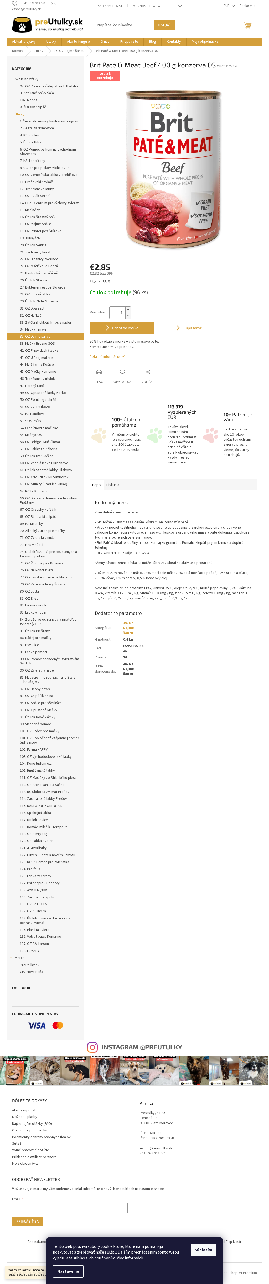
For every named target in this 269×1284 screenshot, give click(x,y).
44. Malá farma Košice (37, 364)
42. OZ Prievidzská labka (39, 350)
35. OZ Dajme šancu (35, 336)
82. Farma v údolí (33, 605)
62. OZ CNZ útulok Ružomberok (44, 477)
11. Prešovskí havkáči (37, 182)
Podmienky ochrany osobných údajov (41, 1137)
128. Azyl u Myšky (33, 890)
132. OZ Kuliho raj (33, 911)
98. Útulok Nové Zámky (37, 717)
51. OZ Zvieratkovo (35, 406)
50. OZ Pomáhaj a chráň (38, 399)
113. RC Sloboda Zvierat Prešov (44, 792)
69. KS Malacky (31, 523)
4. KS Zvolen (29, 135)
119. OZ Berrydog (34, 834)
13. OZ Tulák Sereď (35, 196)
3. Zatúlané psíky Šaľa (37, 93)
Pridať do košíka (125, 328)
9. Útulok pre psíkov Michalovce (44, 168)
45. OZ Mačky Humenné (38, 371)
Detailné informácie (105, 356)
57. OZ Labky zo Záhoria (38, 449)
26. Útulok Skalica (33, 280)
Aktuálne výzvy (26, 79)
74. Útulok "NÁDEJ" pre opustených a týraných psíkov (48, 554)
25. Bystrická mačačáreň (39, 273)
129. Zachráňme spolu (37, 897)
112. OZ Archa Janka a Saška (42, 784)
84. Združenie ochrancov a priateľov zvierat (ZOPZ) (48, 622)
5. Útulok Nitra (31, 142)
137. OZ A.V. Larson (34, 943)
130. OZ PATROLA (33, 904)
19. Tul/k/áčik (30, 238)
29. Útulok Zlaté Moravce (39, 301)
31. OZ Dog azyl (32, 308)
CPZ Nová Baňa (31, 971)
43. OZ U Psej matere (36, 357)
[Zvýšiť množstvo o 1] (128, 310)
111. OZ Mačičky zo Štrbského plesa (48, 777)
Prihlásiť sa (27, 1221)
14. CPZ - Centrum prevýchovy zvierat (49, 203)
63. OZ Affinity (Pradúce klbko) (43, 484)
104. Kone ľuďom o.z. (36, 763)
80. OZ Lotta (29, 591)
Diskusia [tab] (112, 485)
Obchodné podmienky (29, 1130)
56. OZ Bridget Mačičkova (40, 442)
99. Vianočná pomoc (35, 724)
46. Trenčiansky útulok (37, 378)
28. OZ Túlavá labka (35, 294)
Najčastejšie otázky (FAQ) (32, 1123)
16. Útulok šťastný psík (37, 217)
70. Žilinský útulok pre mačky (42, 531)
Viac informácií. (130, 1258)
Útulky (19, 114)
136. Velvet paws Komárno (40, 936)
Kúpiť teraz (192, 328)
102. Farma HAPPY (34, 749)
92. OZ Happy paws (35, 689)
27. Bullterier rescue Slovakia (42, 287)
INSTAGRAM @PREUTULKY (142, 1047)
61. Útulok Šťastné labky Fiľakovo (46, 470)
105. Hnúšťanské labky (37, 770)
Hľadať (164, 25)
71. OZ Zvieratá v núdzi (38, 537)
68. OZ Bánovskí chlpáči (38, 516)
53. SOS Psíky (30, 421)
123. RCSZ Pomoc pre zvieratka (44, 862)
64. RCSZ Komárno (34, 491)
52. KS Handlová (32, 414)
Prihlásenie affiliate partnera (34, 1157)
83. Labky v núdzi (33, 612)
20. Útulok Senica (33, 245)
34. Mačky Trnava (33, 329)
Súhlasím (203, 1250)
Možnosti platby (147, 6)
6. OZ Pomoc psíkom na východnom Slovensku (48, 152)
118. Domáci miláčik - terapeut (43, 827)
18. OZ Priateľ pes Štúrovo (40, 231)
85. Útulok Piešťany (35, 631)
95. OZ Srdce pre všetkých (41, 703)
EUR (227, 5)
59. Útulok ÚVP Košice (37, 456)
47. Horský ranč (32, 385)
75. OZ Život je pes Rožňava (42, 563)
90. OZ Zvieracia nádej (37, 670)
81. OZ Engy (29, 598)
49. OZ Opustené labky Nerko (43, 393)
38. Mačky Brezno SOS (37, 343)
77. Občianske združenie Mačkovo (47, 577)
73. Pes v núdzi (31, 544)
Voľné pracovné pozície (30, 1150)
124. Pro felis (30, 869)
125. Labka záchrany (35, 876)
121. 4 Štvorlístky (33, 848)
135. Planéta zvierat (35, 930)
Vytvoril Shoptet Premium (237, 1273)
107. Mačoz (28, 100)
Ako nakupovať (110, 6)
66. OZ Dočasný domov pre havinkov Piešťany (48, 500)
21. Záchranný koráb (35, 252)
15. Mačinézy (30, 210)
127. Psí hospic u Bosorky (40, 883)
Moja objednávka (25, 1163)
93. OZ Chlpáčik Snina (36, 696)
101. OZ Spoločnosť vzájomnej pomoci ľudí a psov (50, 740)
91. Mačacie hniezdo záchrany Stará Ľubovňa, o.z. (48, 680)
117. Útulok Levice (34, 820)
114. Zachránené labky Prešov (43, 798)
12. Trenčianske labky (37, 189)
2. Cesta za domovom (37, 128)
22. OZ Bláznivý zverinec (39, 259)
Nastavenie (68, 1271)
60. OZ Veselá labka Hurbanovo (44, 463)
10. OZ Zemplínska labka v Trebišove (49, 175)
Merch (19, 958)
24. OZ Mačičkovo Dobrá (39, 266)
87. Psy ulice (29, 645)
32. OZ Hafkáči (31, 315)
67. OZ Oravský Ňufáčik (38, 509)
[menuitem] (24, 42)
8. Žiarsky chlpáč (33, 107)
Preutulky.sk (29, 965)
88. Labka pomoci (33, 652)
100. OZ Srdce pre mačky (39, 731)
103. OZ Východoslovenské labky (46, 756)
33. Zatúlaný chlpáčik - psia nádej (45, 322)
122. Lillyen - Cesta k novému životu (47, 855)
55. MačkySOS (31, 435)
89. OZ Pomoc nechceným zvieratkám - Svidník (50, 661)
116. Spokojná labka (35, 813)
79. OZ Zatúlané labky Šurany (42, 584)
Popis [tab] (96, 485)
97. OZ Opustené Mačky (38, 710)
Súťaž (16, 1143)
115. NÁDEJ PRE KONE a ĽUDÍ (41, 805)
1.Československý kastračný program (49, 121)
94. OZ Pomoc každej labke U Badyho (49, 86)
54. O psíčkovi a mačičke (39, 428)
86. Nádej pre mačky (35, 638)
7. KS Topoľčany (32, 160)
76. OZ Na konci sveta (37, 570)
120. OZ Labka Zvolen (36, 841)
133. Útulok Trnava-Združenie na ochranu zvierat (45, 920)
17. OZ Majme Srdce (35, 224)
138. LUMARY (29, 950)
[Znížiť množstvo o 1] (128, 316)
